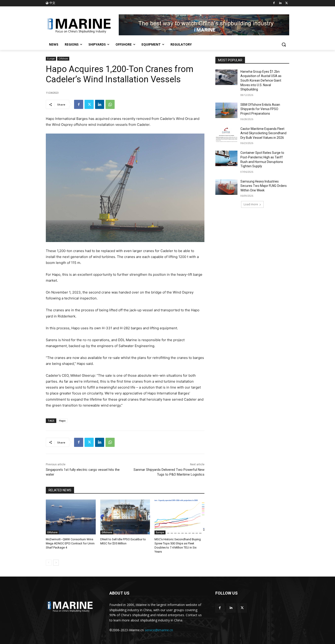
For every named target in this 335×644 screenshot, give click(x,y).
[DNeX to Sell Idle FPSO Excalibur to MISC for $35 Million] (125, 517)
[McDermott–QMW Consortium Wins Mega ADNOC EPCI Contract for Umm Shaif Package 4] (71, 517)
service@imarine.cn (159, 630)
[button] (283, 44)
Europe (51, 58)
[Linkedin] (280, 3)
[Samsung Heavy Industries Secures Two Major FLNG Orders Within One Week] (226, 187)
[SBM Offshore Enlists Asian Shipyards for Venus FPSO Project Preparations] (226, 110)
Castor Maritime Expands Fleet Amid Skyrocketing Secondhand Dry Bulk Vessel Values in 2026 (263, 133)
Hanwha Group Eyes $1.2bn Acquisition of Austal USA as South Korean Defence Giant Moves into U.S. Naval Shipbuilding (260, 80)
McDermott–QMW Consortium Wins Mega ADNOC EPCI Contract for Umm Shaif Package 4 (70, 543)
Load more (251, 204)
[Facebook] (274, 3)
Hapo (62, 420)
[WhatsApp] (110, 104)
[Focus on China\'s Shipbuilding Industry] (82, 25)
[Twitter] (286, 3)
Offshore (63, 58)
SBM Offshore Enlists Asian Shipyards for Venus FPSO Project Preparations (260, 109)
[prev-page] (49, 563)
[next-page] (56, 563)
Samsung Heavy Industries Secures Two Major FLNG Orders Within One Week (263, 186)
